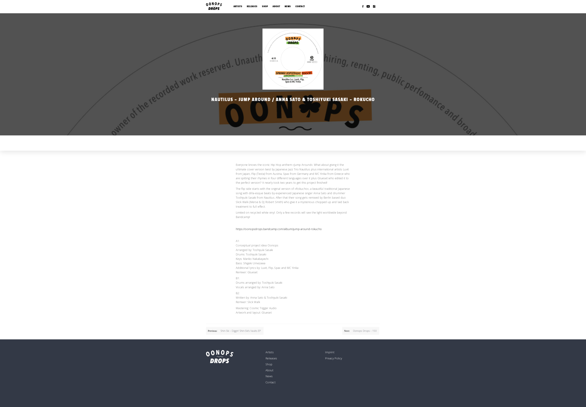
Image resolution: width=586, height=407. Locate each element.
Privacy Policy (333, 358)
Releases (252, 6)
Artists (237, 6)
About (276, 6)
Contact (300, 6)
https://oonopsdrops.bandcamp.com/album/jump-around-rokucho (279, 229)
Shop (265, 6)
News (288, 6)
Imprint (329, 352)
